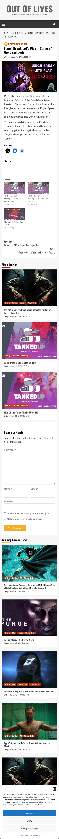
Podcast (16, 356)
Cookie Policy (23, 835)
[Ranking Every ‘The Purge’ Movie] (29, 617)
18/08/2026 (21, 643)
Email (34, 488)
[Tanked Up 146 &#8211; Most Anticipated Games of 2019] (38, 188)
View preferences (29, 828)
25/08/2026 (21, 591)
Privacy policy (35, 835)
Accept (29, 813)
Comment (10, 449)
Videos (23, 44)
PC (18, 44)
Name (8, 488)
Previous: (21, 243)
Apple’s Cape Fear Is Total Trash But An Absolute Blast (27, 745)
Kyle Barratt (10, 316)
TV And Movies (29, 578)
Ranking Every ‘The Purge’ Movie (19, 639)
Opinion (22, 303)
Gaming (12, 44)
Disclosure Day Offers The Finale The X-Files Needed (28, 691)
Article (7, 303)
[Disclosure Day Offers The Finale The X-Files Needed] (29, 669)
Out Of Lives (29, 8)
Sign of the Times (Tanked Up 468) (21, 412)
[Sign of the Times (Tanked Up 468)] (29, 390)
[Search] (54, 24)
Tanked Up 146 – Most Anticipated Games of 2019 (38, 199)
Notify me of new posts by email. (24, 518)
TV (21, 578)
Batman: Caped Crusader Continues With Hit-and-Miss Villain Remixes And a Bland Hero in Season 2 (29, 587)
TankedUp (24, 356)
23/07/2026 (21, 366)
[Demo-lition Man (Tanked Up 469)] (29, 340)
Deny (29, 820)
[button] (54, 789)
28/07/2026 (21, 316)
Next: (37, 250)
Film (13, 633)
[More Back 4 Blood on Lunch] (14, 214)
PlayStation (32, 303)
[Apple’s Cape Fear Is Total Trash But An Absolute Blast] (29, 721)
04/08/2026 (21, 749)
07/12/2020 (23, 57)
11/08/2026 (21, 695)
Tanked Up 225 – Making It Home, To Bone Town (12, 199)
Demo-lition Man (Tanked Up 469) (20, 362)
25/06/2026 (21, 416)
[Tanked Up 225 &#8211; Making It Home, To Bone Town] (14, 188)
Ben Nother (10, 57)
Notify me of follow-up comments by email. (30, 513)
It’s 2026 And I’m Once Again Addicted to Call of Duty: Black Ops (27, 311)
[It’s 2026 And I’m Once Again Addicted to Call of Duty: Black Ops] (29, 287)
